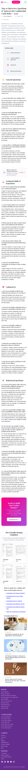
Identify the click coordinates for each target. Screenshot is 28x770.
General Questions (13, 52)
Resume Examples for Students (8, 695)
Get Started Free (13, 519)
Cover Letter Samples (6, 720)
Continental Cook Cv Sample (14, 601)
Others (2, 758)
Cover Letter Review (6, 727)
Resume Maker (4, 699)
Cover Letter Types (5, 718)
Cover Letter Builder (6, 716)
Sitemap (3, 740)
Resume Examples (5, 693)
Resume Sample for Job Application (9, 697)
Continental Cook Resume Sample (15, 593)
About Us (3, 735)
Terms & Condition (5, 744)
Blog (2, 739)
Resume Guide (4, 708)
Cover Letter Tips (5, 722)
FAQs (2, 748)
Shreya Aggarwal (7, 16)
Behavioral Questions (14, 71)
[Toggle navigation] (25, 2)
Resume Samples (5, 755)
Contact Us (3, 737)
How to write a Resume (6, 701)
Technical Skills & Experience (13, 58)
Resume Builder (4, 691)
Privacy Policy (4, 746)
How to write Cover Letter (7, 724)
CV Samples (4, 753)
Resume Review (5, 706)
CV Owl (22, 766)
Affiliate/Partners (5, 742)
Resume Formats (5, 702)
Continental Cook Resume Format (15, 604)
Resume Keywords (5, 704)
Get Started (16, 2)
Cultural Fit (11, 65)
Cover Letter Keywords (6, 726)
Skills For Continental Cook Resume (15, 611)
